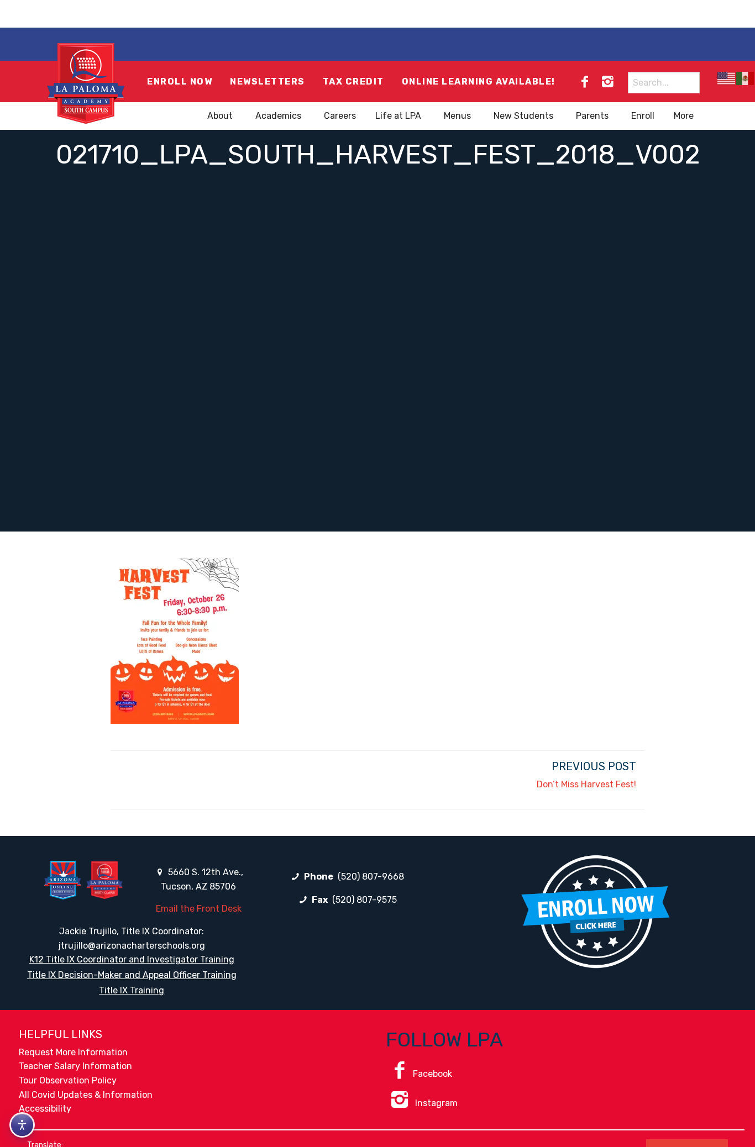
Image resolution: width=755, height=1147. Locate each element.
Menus (457, 116)
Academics (278, 116)
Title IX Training (131, 990)
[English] (726, 78)
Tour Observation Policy (68, 1080)
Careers (340, 116)
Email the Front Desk (199, 908)
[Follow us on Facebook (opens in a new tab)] (584, 82)
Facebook (432, 1074)
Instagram (435, 1103)
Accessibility (45, 1108)
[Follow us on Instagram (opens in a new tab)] (607, 82)
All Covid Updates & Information (86, 1095)
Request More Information (73, 1052)
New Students (523, 116)
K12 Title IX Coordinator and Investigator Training (131, 959)
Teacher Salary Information (75, 1066)
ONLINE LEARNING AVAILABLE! (478, 81)
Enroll (642, 116)
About (220, 116)
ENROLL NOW (179, 81)
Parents (592, 116)
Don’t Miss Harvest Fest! (586, 784)
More (684, 116)
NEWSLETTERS (267, 81)
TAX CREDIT (353, 81)
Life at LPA (398, 116)
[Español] (745, 78)
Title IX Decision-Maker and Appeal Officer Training (132, 975)
